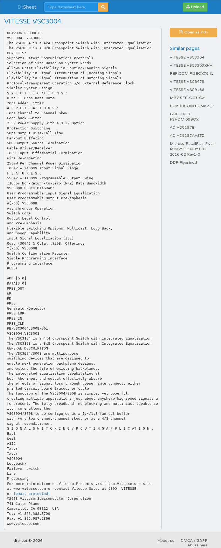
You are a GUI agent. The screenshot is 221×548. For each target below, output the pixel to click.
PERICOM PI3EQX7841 (191, 73)
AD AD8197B (182, 127)
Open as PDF (196, 32)
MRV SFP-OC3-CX (187, 97)
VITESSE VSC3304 (187, 57)
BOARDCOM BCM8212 (192, 106)
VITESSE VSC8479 (187, 81)
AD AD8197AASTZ (187, 135)
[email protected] (31, 494)
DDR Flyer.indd (183, 162)
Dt (27, 7)
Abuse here (197, 545)
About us (166, 540)
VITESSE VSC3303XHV (191, 65)
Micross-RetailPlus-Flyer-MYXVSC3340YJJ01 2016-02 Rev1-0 (193, 149)
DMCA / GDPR (194, 540)
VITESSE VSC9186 (187, 89)
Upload (197, 7)
